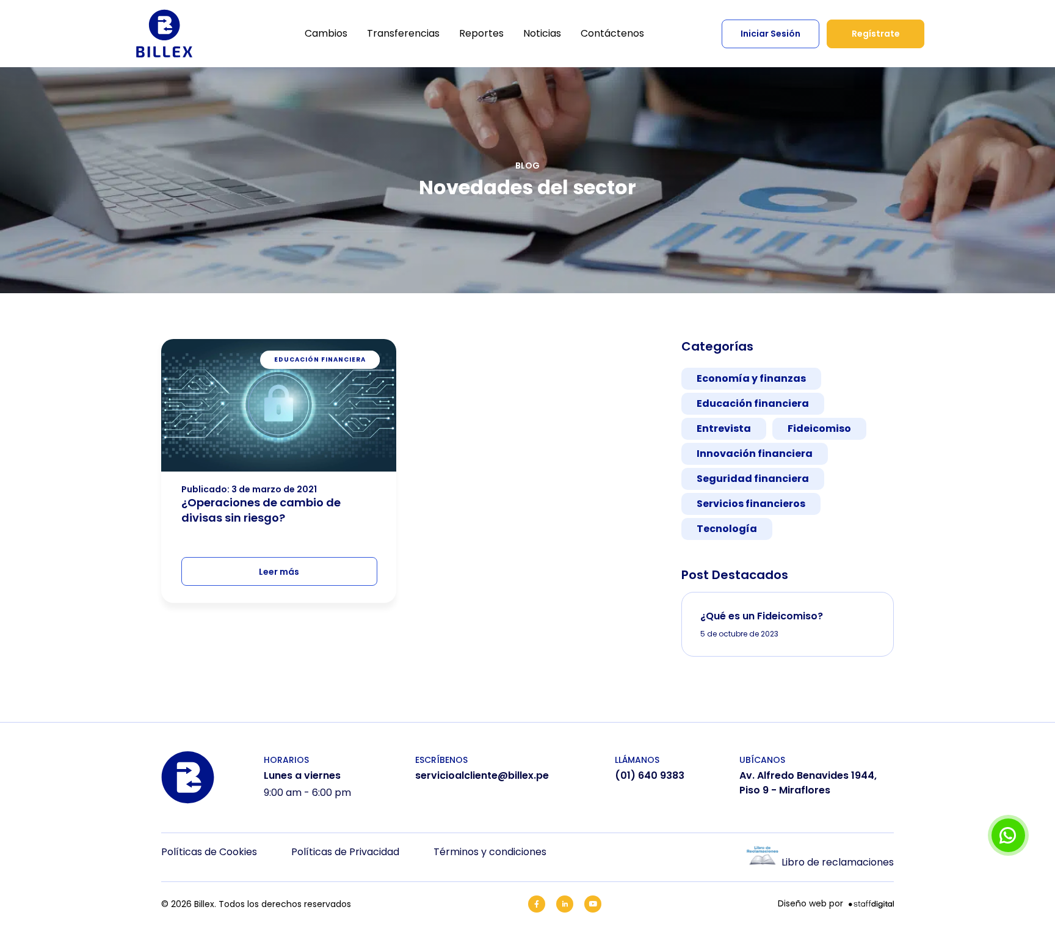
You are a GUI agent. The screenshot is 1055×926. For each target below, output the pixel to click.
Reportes (481, 33)
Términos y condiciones (489, 852)
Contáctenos (612, 33)
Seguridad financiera (753, 479)
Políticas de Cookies (209, 852)
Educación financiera (753, 403)
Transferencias (403, 33)
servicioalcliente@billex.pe (482, 775)
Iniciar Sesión (770, 33)
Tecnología (727, 529)
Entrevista (724, 428)
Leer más (279, 572)
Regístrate (876, 33)
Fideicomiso (819, 428)
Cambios (326, 33)
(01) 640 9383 (649, 775)
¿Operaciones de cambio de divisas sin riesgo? (261, 510)
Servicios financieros (751, 504)
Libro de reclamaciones (837, 862)
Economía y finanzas (751, 378)
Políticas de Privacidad (345, 852)
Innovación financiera (755, 454)
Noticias (542, 33)
